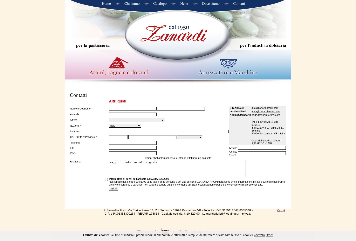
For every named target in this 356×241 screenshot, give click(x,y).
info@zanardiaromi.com (265, 108)
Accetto (259, 235)
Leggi (269, 235)
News (184, 3)
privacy (246, 213)
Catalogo (160, 3)
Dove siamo (211, 3)
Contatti (239, 3)
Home (106, 3)
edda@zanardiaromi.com (266, 115)
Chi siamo (132, 3)
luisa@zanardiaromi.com (266, 111)
